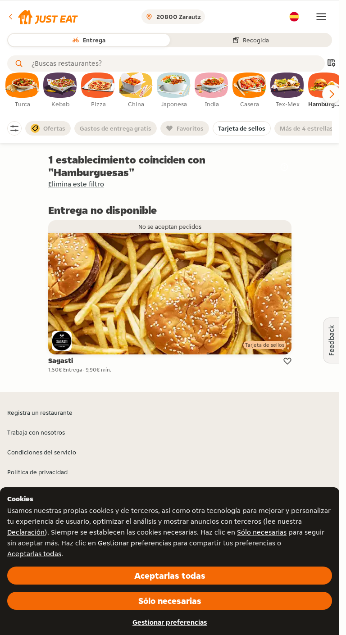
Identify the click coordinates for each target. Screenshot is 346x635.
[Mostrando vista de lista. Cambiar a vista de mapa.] (331, 63)
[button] (42, 16)
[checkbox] (22, 91)
